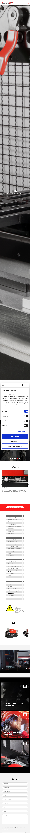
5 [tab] (17, 458)
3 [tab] (14, 458)
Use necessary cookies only (15, 446)
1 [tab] (10, 458)
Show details (21, 431)
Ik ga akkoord (6, 829)
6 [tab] (19, 458)
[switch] (26, 416)
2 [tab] (12, 458)
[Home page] (7, 2)
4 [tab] (15, 458)
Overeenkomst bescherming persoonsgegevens (13, 827)
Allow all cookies (15, 436)
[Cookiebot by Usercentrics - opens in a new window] (21, 385)
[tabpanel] (15, 192)
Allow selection (15, 441)
